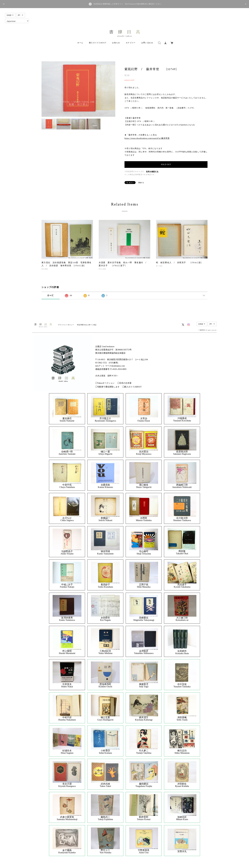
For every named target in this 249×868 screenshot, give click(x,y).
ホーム (80, 43)
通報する (141, 182)
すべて (50, 295)
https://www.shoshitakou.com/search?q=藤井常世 (147, 138)
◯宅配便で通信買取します (107, 387)
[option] (78, 89)
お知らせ (116, 43)
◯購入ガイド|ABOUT (132, 387)
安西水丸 (182, 851)
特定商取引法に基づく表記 (87, 325)
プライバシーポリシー (66, 325)
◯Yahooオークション (105, 383)
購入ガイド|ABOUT (97, 43)
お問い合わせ (147, 43)
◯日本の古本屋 (124, 383)
